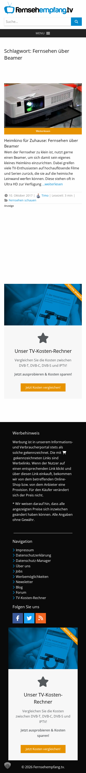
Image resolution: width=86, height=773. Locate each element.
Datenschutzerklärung (33, 555)
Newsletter (24, 582)
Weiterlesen (43, 131)
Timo (45, 195)
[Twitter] (29, 618)
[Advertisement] (43, 244)
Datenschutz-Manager (33, 560)
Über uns (23, 566)
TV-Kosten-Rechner (31, 598)
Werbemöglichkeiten (32, 576)
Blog (19, 587)
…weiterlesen (52, 184)
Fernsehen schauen (22, 200)
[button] (40, 33)
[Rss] (40, 618)
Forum (21, 592)
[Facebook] (18, 618)
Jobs (19, 571)
